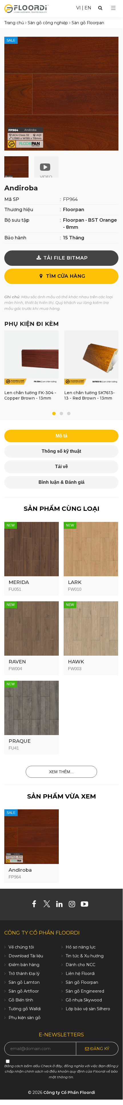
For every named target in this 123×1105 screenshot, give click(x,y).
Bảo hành (15, 237)
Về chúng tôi (21, 947)
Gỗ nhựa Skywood (84, 1000)
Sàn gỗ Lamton (24, 982)
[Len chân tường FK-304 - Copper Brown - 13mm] (31, 358)
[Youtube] (86, 905)
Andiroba (20, 870)
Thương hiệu (18, 209)
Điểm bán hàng (24, 964)
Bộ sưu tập (16, 220)
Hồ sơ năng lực (81, 947)
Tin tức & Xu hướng (85, 955)
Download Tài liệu (26, 955)
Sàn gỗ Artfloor (24, 991)
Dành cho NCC (80, 964)
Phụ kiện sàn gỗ (25, 1017)
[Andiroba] (31, 836)
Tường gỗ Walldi (25, 1008)
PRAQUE (20, 741)
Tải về (61, 466)
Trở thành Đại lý (24, 973)
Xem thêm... (61, 771)
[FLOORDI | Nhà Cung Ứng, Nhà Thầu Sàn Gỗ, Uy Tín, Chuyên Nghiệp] (26, 8)
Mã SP (11, 199)
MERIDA (19, 582)
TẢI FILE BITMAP (65, 258)
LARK (74, 582)
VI (78, 8)
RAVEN (17, 661)
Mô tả (61, 435)
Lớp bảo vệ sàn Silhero (88, 1008)
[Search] (100, 8)
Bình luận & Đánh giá (61, 482)
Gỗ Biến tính (21, 1000)
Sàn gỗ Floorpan (82, 982)
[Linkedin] (61, 905)
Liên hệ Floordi (80, 973)
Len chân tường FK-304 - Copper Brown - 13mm (30, 395)
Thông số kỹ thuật (61, 451)
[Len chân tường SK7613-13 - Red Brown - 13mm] (91, 358)
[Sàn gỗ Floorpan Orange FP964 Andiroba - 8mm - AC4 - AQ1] (61, 93)
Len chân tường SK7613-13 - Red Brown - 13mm (89, 395)
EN (87, 8)
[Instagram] (74, 905)
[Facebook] (36, 905)
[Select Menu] (113, 8)
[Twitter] (49, 905)
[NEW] (31, 548)
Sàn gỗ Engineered (85, 991)
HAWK (76, 661)
